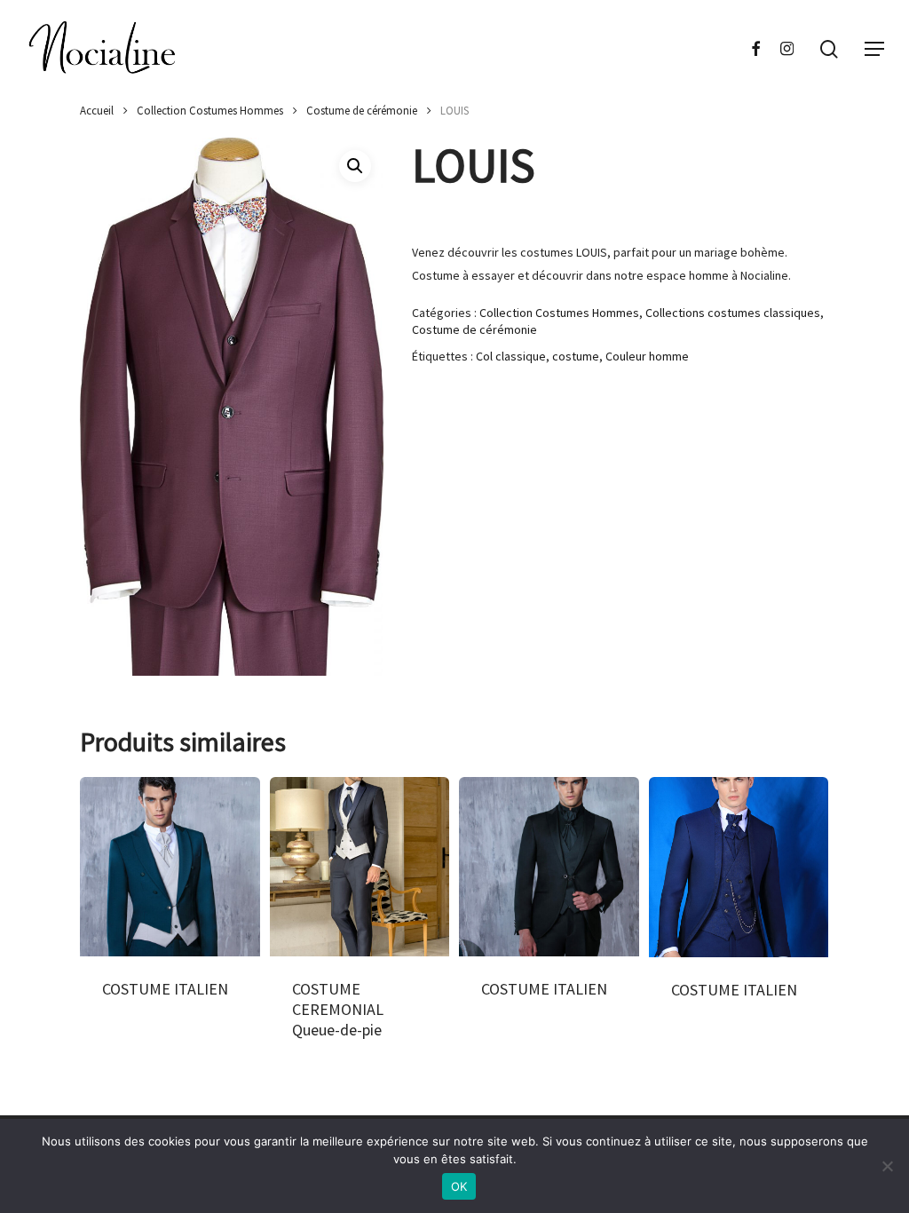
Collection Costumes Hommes (210, 110)
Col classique (511, 356)
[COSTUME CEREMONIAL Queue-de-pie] (360, 867)
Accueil (97, 110)
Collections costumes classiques (732, 313)
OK (459, 1186)
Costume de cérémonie (361, 110)
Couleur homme (647, 356)
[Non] (887, 1166)
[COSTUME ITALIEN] (170, 867)
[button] (874, 49)
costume (575, 356)
